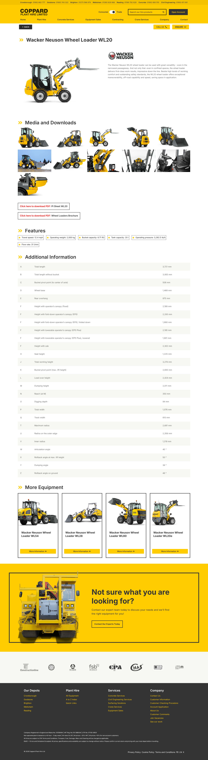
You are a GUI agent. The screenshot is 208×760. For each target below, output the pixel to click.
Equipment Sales (93, 19)
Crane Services (142, 19)
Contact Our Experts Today (107, 624)
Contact (184, 19)
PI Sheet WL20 (43, 206)
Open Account (178, 12)
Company (164, 19)
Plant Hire (41, 19)
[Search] (163, 12)
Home (23, 19)
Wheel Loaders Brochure (49, 215)
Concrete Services (65, 19)
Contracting (117, 19)
